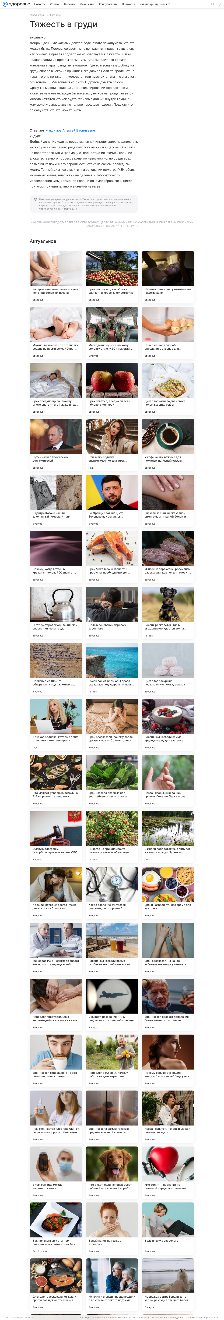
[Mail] (5, 4)
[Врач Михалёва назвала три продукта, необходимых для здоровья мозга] (112, 557)
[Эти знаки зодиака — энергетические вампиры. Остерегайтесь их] (112, 445)
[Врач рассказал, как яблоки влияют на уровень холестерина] (112, 277)
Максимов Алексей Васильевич (70, 130)
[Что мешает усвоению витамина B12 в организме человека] (56, 781)
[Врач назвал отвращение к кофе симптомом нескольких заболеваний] (56, 1061)
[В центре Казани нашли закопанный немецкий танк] (56, 501)
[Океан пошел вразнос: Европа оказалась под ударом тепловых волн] (112, 669)
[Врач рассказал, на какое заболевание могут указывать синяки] (168, 949)
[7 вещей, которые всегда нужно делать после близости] (56, 893)
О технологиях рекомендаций (167, 1317)
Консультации (37, 14)
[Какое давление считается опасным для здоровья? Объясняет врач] (112, 893)
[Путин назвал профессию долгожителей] (56, 445)
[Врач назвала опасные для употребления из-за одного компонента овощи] (112, 781)
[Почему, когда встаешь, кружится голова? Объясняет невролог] (56, 557)
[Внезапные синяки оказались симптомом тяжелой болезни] (168, 501)
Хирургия (55, 14)
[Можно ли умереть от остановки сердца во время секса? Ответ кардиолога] (56, 333)
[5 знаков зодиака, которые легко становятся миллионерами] (56, 725)
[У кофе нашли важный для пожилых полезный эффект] (168, 445)
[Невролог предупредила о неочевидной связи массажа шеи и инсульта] (56, 1005)
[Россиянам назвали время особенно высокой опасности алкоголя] (112, 949)
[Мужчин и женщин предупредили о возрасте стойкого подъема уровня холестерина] (112, 1284)
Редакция (85, 1317)
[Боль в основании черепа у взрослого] (112, 613)
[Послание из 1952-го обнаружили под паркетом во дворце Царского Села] (56, 669)
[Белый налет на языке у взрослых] (112, 1228)
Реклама (29, 1317)
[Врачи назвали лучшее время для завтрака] (168, 893)
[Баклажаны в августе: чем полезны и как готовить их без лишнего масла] (56, 1228)
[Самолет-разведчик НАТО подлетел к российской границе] (112, 1005)
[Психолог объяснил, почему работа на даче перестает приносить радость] (112, 1061)
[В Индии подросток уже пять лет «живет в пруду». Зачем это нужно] (168, 837)
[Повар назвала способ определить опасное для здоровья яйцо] (168, 333)
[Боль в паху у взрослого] (168, 1228)
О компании (16, 1317)
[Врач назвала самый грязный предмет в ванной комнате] (112, 1117)
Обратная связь (141, 1317)
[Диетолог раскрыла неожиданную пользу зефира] (168, 669)
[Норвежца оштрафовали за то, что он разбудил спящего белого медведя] (168, 1284)
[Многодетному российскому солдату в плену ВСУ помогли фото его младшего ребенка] (112, 333)
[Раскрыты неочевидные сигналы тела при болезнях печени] (56, 277)
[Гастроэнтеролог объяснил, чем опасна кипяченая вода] (56, 613)
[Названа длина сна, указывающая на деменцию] (168, 277)
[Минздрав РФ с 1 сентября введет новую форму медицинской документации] (56, 949)
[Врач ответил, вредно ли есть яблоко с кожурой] (112, 389)
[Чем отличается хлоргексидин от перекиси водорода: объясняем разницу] (56, 1117)
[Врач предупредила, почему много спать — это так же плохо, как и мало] (56, 389)
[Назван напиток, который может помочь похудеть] (168, 1117)
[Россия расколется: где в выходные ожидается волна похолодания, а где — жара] (168, 613)
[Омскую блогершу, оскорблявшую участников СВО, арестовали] (56, 837)
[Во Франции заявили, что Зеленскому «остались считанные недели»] (112, 501)
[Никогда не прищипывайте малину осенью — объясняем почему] (112, 837)
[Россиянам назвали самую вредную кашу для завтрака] (168, 725)
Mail (6, 1317)
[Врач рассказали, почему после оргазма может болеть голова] (112, 725)
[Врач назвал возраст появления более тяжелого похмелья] (168, 1005)
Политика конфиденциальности (202, 1317)
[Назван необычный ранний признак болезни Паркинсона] (168, 781)
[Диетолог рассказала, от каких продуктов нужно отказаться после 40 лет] (56, 1284)
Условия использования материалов (111, 1317)
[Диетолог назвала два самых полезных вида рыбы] (168, 389)
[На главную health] (19, 4)
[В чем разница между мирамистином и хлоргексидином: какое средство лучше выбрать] (56, 1172)
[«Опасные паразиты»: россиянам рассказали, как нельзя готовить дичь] (168, 557)
